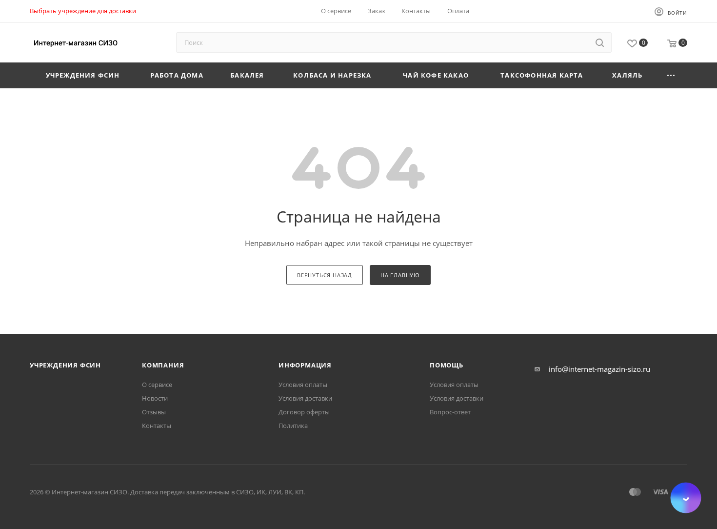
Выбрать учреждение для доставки (83, 10)
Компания (163, 365)
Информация (305, 365)
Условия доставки (305, 398)
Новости (155, 398)
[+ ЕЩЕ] (671, 75)
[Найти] (600, 42)
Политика (293, 425)
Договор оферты (304, 411)
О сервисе (157, 384)
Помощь (446, 365)
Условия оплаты (303, 384)
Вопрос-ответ (450, 411)
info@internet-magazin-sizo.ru (599, 369)
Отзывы (154, 411)
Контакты (156, 425)
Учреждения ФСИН (65, 365)
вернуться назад (324, 275)
